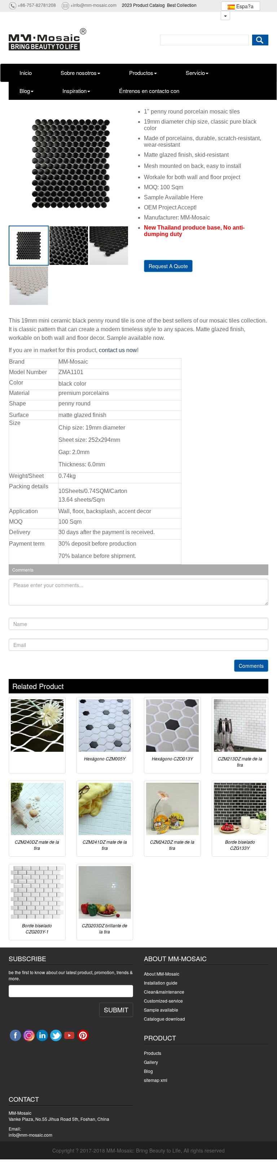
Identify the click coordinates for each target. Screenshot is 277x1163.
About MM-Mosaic (161, 974)
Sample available (161, 1010)
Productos (141, 72)
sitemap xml (155, 1080)
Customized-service (163, 1001)
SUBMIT (116, 1009)
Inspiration (74, 90)
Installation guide (160, 983)
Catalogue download (164, 1019)
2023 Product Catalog (143, 5)
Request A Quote (168, 266)
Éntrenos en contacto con (149, 90)
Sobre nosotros (79, 72)
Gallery (151, 1062)
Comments (251, 665)
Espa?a (244, 6)
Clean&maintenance (164, 992)
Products (152, 1053)
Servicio (195, 72)
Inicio (25, 72)
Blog (24, 90)
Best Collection (182, 5)
